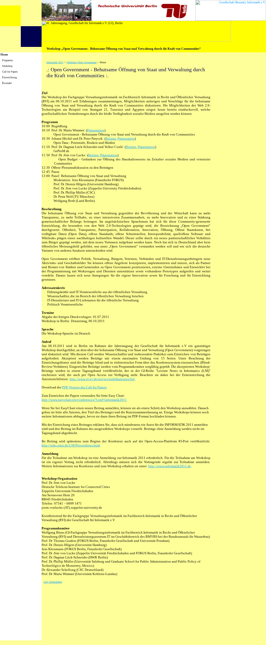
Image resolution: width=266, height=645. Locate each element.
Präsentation (95, 130)
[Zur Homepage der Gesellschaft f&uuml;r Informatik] (230, 19)
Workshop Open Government (81, 62)
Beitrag (110, 138)
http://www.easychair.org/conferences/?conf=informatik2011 (84, 400)
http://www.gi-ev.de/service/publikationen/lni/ (102, 379)
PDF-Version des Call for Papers (84, 387)
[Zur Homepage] (21, 45)
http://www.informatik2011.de (169, 466)
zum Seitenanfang (53, 581)
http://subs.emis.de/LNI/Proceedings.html (71, 445)
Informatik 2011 (54, 62)
